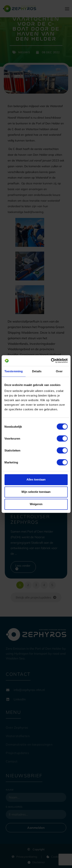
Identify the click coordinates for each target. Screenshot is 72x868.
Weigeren (36, 504)
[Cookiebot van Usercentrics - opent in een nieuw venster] (51, 360)
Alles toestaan (36, 479)
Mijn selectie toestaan (36, 491)
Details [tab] (36, 371)
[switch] (62, 438)
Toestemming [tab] (13, 371)
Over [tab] (59, 371)
